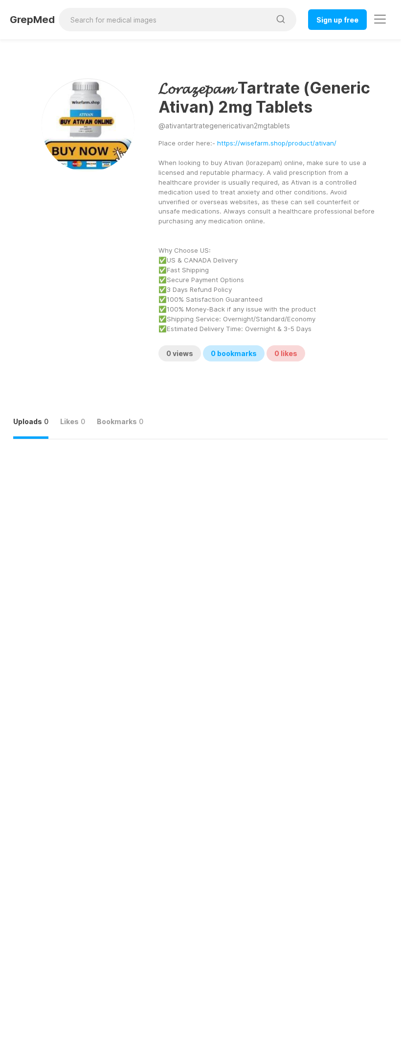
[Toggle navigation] (380, 19)
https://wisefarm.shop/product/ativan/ (276, 143)
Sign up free (337, 20)
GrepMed (32, 19)
